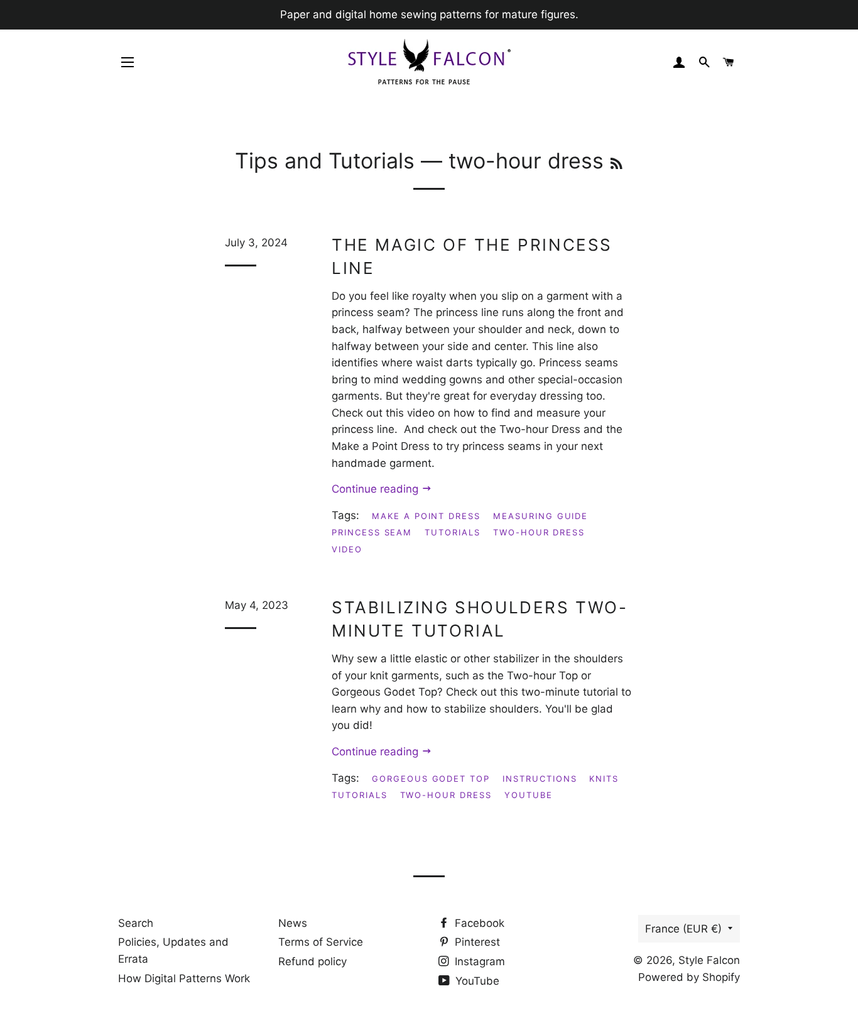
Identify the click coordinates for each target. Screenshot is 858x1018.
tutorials (453, 532)
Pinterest (476, 942)
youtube (528, 795)
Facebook (478, 923)
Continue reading (376, 489)
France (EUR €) (683, 928)
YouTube (475, 981)
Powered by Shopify (689, 977)
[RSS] (616, 164)
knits (604, 779)
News (292, 923)
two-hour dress (539, 532)
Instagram (478, 961)
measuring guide (540, 516)
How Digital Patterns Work (184, 978)
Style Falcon (709, 960)
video (347, 549)
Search (135, 923)
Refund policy (312, 961)
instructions (539, 779)
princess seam (372, 532)
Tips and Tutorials (325, 160)
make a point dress (426, 516)
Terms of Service (320, 942)
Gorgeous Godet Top (431, 779)
